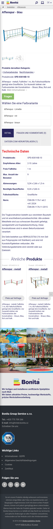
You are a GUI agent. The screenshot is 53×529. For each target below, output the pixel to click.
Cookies (8, 464)
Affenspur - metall (11, 269)
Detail (8, 133)
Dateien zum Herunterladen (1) (21, 141)
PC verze (35, 525)
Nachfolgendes (26, 72)
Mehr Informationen (16, 90)
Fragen (8, 96)
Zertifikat (9, 468)
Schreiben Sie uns (10, 426)
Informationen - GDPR (15, 456)
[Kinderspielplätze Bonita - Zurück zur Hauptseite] (12, 2)
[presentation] (2, 294)
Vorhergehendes (10, 72)
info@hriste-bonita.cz (18, 423)
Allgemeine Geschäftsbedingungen (21, 460)
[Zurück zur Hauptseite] (3, 7)
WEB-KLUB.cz (26, 525)
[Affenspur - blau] (7, 58)
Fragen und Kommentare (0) (31, 133)
